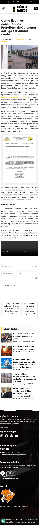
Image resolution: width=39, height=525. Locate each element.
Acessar (34, 266)
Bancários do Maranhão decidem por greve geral (24, 348)
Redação (4, 42)
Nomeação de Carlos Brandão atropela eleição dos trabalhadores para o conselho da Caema (24, 363)
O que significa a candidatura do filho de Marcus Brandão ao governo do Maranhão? (23, 392)
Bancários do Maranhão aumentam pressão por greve (23, 336)
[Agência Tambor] (20, 8)
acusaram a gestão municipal (14, 97)
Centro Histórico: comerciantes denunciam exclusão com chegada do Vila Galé (24, 378)
